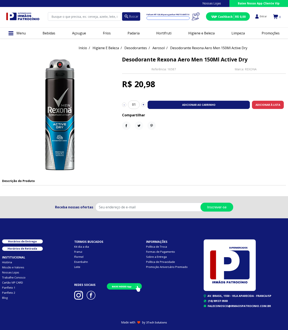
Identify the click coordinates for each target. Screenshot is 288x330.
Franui (78, 252)
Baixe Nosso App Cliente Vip (259, 3)
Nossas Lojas (212, 3)
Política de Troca (156, 247)
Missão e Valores (13, 267)
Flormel (78, 257)
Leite (77, 267)
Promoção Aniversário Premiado (167, 267)
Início (83, 48)
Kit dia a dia (81, 247)
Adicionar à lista (268, 105)
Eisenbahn (81, 262)
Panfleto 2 (8, 293)
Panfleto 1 (8, 287)
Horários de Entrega (22, 241)
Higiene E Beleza (106, 48)
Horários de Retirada (22, 248)
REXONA (251, 69)
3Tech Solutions (156, 322)
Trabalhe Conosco (14, 277)
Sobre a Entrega (156, 257)
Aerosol (158, 48)
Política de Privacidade (160, 262)
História (7, 262)
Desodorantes (135, 48)
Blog (5, 298)
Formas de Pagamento (160, 252)
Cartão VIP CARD (12, 282)
